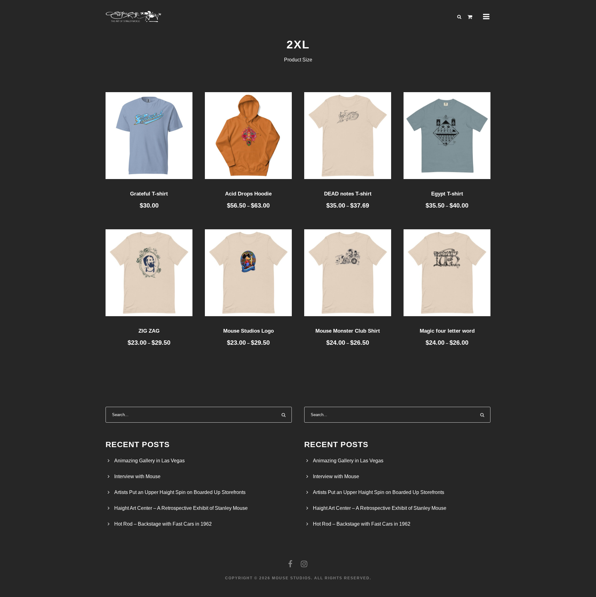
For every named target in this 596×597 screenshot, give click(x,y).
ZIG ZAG (149, 331)
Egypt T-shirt (447, 194)
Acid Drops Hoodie (248, 194)
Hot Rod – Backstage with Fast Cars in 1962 (163, 524)
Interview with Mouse (137, 476)
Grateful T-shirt (149, 194)
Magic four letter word (447, 331)
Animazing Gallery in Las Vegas (149, 460)
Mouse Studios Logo (248, 331)
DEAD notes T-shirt (348, 194)
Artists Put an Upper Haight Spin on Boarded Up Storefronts (180, 492)
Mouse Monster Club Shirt (347, 331)
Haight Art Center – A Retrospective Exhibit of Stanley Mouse (181, 508)
